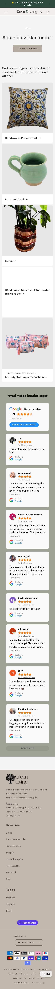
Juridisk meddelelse (36, 978)
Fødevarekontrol (13, 845)
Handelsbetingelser (14, 859)
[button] (6, 12)
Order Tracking (38, 983)
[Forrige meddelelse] (5, 4)
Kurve (9, 261)
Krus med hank (14, 199)
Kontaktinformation (21, 983)
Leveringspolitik (19, 978)
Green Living (16, 969)
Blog (8, 879)
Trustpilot (10, 852)
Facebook (10, 897)
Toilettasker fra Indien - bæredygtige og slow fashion (24, 375)
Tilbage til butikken (27, 48)
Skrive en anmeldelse (24, 424)
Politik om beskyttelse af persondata (22, 974)
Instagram (10, 904)
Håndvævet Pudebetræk (21, 138)
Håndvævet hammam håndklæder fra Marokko (27, 292)
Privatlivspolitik (12, 865)
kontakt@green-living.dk (25, 797)
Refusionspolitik (44, 969)
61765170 (21, 793)
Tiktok (8, 910)
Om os (9, 832)
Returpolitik (11, 872)
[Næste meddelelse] (49, 4)
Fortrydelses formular (16, 839)
